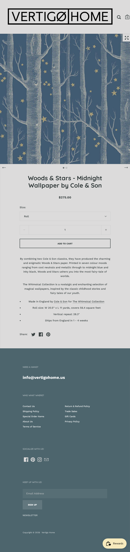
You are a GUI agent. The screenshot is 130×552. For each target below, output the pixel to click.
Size (22, 207)
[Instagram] (39, 459)
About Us (28, 421)
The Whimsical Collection (88, 301)
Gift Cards (70, 416)
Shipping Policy (31, 411)
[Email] (46, 459)
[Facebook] (26, 459)
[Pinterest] (33, 459)
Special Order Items (33, 416)
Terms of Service (32, 426)
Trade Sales (71, 411)
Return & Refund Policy (77, 406)
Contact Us (29, 406)
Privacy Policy (72, 421)
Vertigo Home (48, 532)
